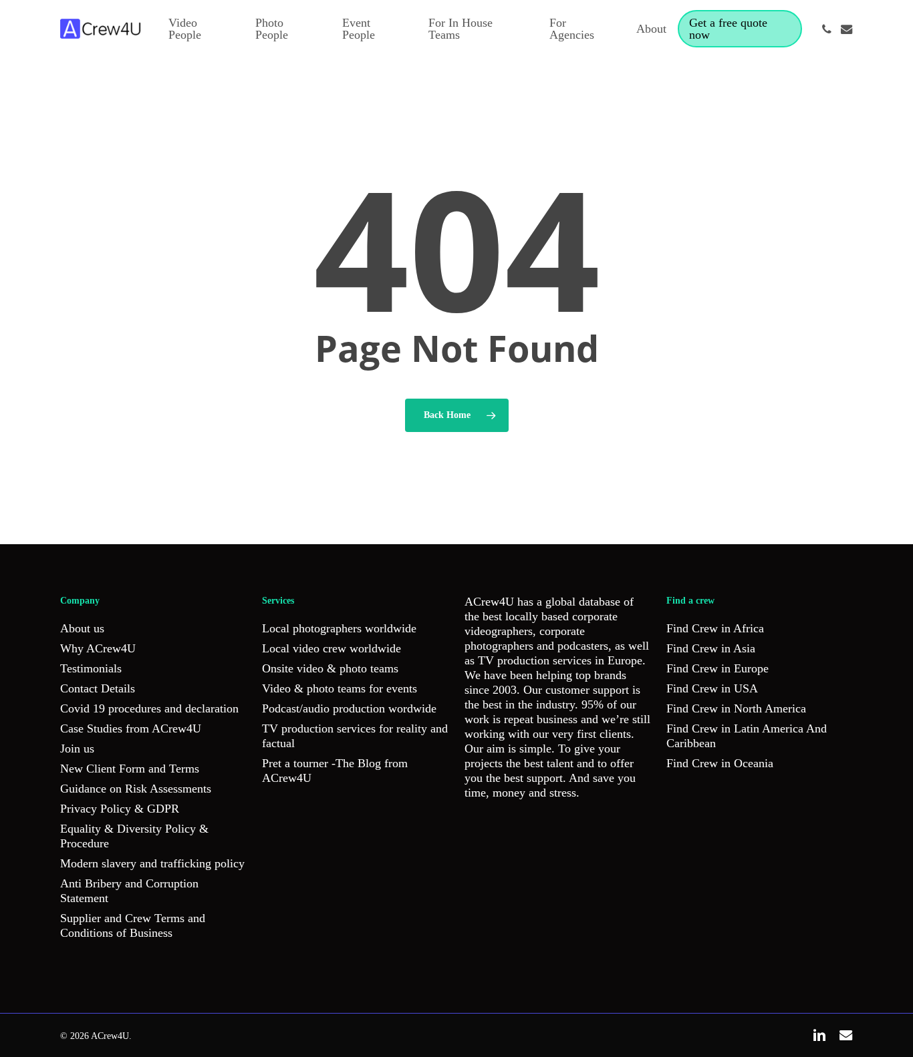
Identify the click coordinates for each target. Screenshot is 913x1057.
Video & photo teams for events (339, 688)
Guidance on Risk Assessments (135, 788)
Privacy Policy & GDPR (119, 808)
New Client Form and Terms (129, 768)
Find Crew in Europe (717, 668)
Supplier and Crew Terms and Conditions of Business (132, 925)
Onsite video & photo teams (330, 668)
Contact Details (97, 688)
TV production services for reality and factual (355, 736)
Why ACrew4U (98, 648)
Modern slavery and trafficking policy (152, 863)
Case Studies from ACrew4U (130, 728)
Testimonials (91, 668)
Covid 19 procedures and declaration (149, 708)
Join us (77, 748)
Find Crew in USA (712, 688)
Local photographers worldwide (339, 628)
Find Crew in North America (736, 708)
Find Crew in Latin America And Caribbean (746, 736)
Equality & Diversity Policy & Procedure (134, 836)
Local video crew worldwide (331, 648)
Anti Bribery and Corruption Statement (129, 891)
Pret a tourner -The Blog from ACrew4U (335, 771)
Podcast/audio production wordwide (349, 708)
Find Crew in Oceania (719, 763)
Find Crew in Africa (715, 628)
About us (82, 628)
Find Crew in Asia (710, 648)
